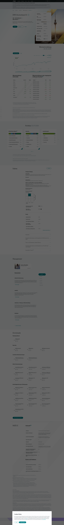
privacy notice (44, 519)
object (45, 518)
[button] (16, 522)
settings (26, 518)
